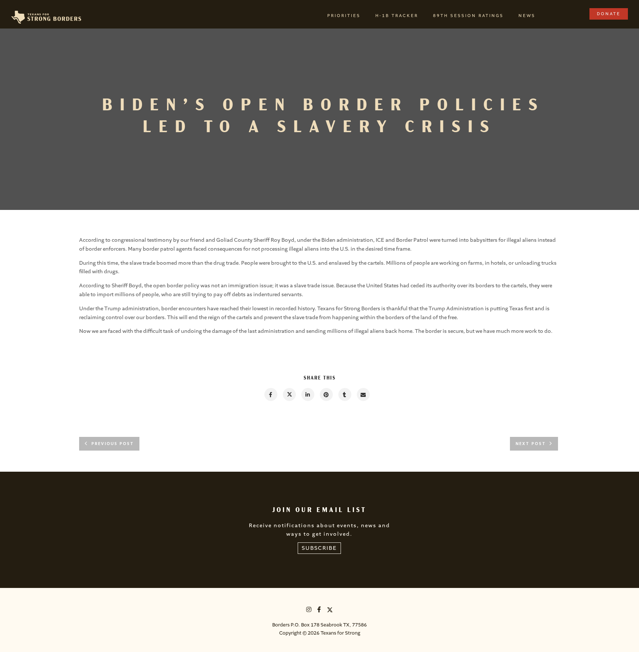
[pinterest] (326, 394)
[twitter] (289, 394)
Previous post (112, 444)
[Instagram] (309, 610)
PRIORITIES (344, 16)
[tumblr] (344, 394)
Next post (530, 444)
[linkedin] (307, 394)
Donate (609, 14)
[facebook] (270, 394)
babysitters (483, 240)
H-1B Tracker (396, 16)
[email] (362, 394)
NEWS (526, 16)
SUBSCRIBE (319, 548)
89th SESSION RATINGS (468, 16)
